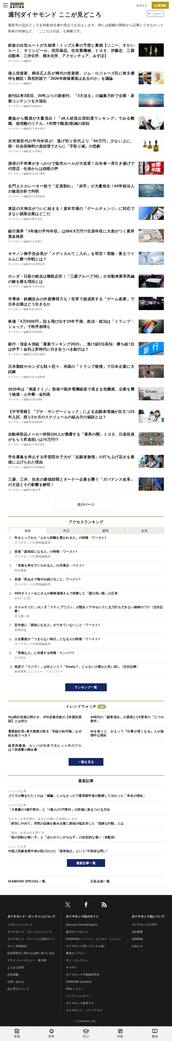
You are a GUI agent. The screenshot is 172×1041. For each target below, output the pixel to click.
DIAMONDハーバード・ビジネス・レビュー (93, 939)
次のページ (86, 504)
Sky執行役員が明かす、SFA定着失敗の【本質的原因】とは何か (45, 719)
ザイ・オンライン (77, 960)
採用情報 (137, 939)
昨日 (66, 530)
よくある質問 (15, 967)
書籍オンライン (75, 953)
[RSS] (104, 905)
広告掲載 (12, 974)
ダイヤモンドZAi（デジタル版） (86, 946)
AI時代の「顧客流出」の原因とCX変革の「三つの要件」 (127, 719)
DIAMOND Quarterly (79, 982)
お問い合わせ (15, 982)
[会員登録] (160, 5)
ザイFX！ (72, 967)
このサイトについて (20, 924)
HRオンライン (75, 989)
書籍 (155, 1036)
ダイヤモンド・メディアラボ (84, 1010)
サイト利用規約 (17, 946)
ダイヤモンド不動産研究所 (82, 974)
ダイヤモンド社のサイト (82, 916)
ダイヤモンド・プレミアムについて (29, 932)
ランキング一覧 (86, 687)
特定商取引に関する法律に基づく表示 (31, 953)
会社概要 (137, 932)
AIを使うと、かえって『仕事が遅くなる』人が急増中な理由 (127, 733)
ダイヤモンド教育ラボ (80, 1003)
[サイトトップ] (17, 5)
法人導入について (18, 989)
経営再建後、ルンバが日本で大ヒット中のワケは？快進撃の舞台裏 (45, 747)
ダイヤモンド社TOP (144, 924)
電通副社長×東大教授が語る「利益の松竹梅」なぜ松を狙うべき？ (45, 733)
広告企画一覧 (100, 881)
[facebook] (86, 905)
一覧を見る (86, 761)
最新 (28, 530)
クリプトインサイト (78, 996)
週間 (105, 530)
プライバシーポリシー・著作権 (26, 960)
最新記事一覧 (86, 863)
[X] (67, 905)
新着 (17, 1036)
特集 (120, 1036)
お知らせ (137, 946)
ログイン (141, 5)
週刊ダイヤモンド (77, 932)
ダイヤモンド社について (148, 916)
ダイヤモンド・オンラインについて (31, 916)
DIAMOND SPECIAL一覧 (26, 881)
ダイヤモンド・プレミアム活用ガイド (31, 939)
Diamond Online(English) (81, 924)
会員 (144, 530)
